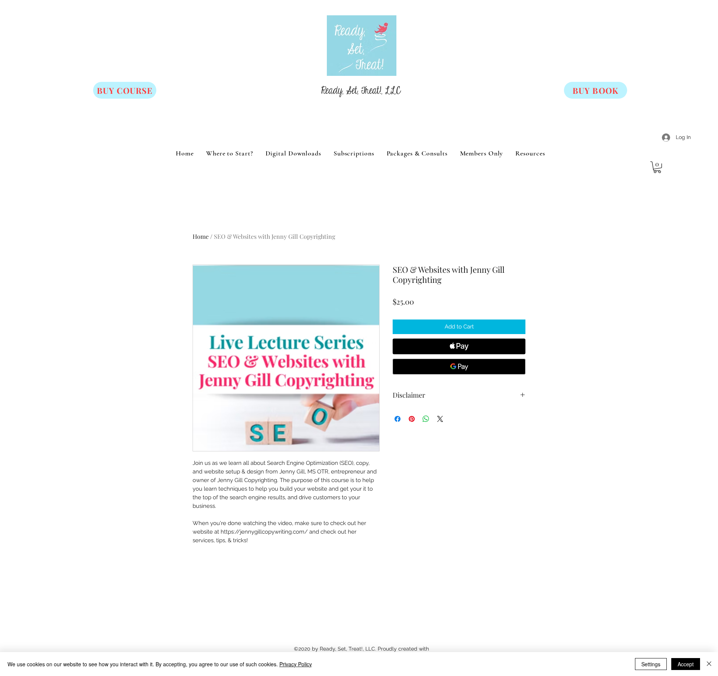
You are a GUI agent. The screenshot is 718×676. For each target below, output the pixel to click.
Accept (686, 664)
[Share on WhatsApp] (425, 418)
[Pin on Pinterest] (411, 418)
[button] (657, 167)
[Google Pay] (459, 366)
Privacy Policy (295, 664)
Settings (650, 664)
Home (201, 236)
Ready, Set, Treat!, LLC (361, 91)
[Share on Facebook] (397, 418)
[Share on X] (440, 418)
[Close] (709, 664)
